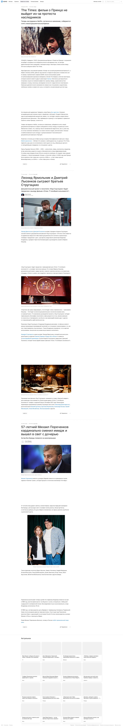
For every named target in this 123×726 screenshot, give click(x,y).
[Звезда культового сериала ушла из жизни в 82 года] (30, 713)
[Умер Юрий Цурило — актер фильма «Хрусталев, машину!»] (51, 713)
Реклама (11, 725)
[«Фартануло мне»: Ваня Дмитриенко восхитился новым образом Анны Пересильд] (71, 692)
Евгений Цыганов (36, 406)
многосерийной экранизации (30, 338)
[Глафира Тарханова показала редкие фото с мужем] (30, 672)
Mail (2, 725)
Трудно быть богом (51, 336)
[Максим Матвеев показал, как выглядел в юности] (92, 713)
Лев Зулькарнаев (44, 408)
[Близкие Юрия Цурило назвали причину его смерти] (71, 713)
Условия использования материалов (107, 725)
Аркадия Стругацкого (27, 334)
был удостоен (55, 112)
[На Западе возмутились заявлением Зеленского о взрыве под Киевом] (71, 651)
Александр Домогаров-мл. (62, 404)
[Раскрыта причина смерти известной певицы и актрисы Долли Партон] (30, 692)
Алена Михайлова (34, 408)
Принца (49, 78)
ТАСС (35, 6)
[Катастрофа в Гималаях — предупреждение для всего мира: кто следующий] (51, 692)
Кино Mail (35, 174)
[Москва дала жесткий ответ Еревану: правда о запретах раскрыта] (92, 672)
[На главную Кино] (5, 1)
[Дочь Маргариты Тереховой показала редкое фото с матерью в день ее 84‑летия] (51, 651)
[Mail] (2, 1)
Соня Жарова (28, 441)
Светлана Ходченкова (47, 406)
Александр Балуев (59, 406)
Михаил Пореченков (27, 478)
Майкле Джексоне (26, 141)
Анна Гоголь (28, 194)
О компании (6, 725)
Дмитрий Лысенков (39, 231)
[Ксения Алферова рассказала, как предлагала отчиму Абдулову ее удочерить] (71, 672)
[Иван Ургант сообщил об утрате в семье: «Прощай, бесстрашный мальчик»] (30, 651)
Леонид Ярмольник (26, 231)
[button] (46, 41)
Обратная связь (118, 725)
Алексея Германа (40, 336)
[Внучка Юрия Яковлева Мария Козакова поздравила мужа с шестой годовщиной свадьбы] (51, 672)
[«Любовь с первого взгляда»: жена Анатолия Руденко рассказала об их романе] (92, 651)
